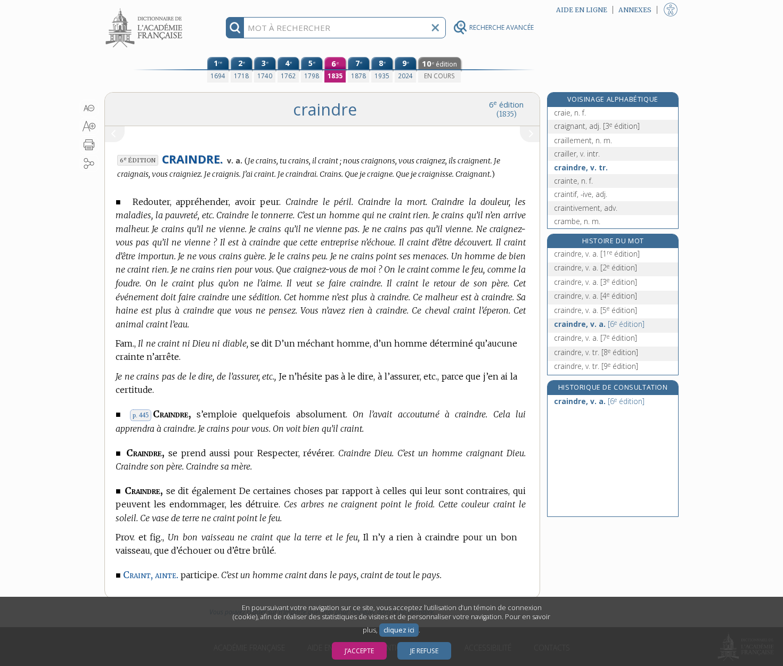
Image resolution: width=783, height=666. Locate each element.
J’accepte (359, 650)
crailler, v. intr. (577, 154)
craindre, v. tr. (581, 167)
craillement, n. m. (583, 140)
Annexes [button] (634, 10)
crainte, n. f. (573, 181)
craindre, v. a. (597, 254)
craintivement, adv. (585, 208)
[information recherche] (235, 27)
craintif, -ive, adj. (580, 194)
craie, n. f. (570, 113)
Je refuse (424, 650)
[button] (89, 108)
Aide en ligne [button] (581, 10)
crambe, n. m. (577, 221)
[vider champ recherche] (435, 27)
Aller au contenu (145, 9)
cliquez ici (399, 630)
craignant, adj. (597, 126)
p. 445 (141, 415)
